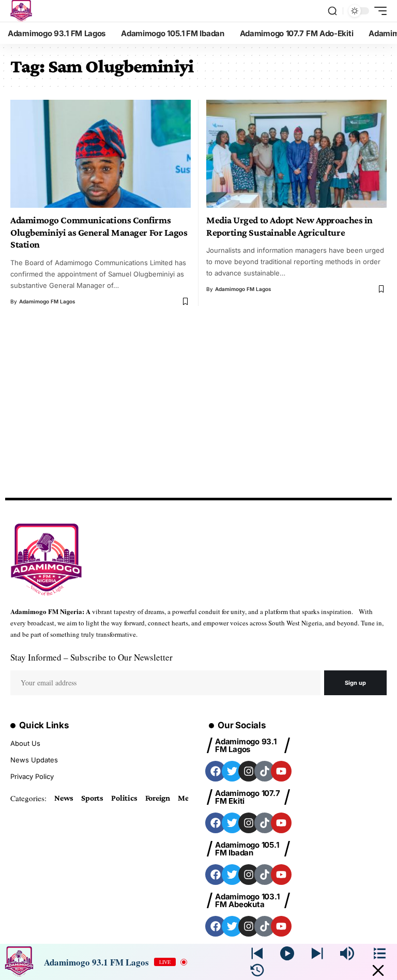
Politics (124, 797)
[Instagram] (248, 771)
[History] (257, 970)
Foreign (157, 797)
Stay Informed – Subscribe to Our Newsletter (91, 657)
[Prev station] (317, 953)
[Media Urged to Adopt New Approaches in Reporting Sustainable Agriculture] (296, 154)
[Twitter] (232, 771)
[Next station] (257, 953)
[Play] (287, 953)
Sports (92, 797)
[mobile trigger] (378, 11)
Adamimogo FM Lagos (47, 301)
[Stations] (379, 953)
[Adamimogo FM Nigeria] (21, 11)
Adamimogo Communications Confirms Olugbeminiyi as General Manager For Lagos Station (98, 232)
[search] (332, 11)
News (63, 797)
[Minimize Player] (378, 970)
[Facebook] (215, 771)
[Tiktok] (264, 771)
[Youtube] (281, 771)
